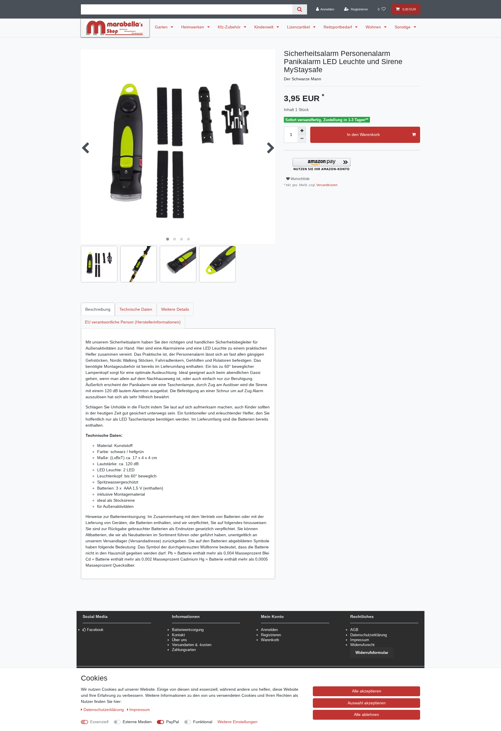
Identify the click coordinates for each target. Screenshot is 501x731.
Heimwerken (193, 27)
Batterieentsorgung (188, 630)
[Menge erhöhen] (302, 131)
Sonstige (403, 27)
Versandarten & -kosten (191, 645)
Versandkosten (326, 185)
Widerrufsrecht (362, 645)
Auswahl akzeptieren (367, 703)
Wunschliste (300, 179)
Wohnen (374, 27)
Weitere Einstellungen (237, 721)
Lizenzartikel (299, 27)
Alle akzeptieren (366, 691)
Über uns (179, 640)
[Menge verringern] (302, 139)
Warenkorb (270, 640)
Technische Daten (135, 309)
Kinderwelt (264, 27)
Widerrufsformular (371, 652)
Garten (162, 27)
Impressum (359, 640)
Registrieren (271, 635)
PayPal (172, 721)
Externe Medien (137, 721)
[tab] (98, 309)
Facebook (95, 630)
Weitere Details (175, 309)
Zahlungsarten (184, 650)
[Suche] (299, 9)
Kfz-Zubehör (230, 27)
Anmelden (269, 630)
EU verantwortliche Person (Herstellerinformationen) (133, 322)
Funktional (202, 721)
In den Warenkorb (363, 134)
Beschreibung (97, 309)
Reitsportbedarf (338, 27)
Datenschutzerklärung (368, 635)
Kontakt (178, 635)
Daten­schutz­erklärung (104, 709)
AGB (354, 630)
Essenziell (99, 721)
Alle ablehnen (366, 714)
